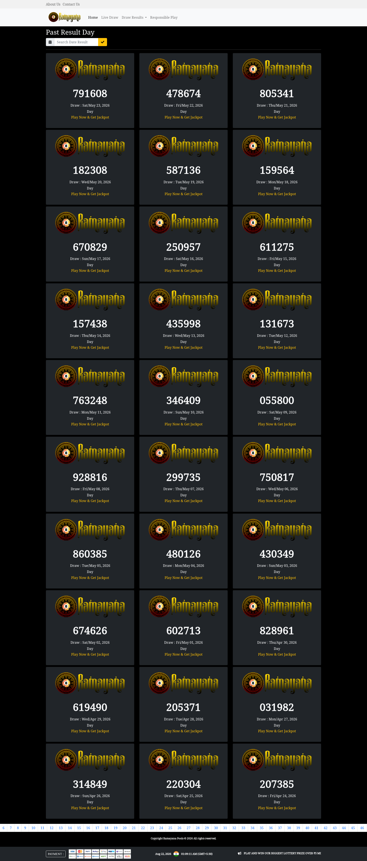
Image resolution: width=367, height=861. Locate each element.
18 (106, 828)
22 (143, 828)
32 (234, 828)
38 (289, 828)
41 (316, 828)
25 (170, 828)
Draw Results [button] (133, 17)
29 (207, 828)
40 (307, 828)
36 (271, 828)
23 (152, 828)
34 (252, 828)
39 (298, 828)
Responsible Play (164, 17)
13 (61, 828)
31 (225, 828)
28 (198, 828)
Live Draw (109, 17)
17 (97, 828)
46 (362, 828)
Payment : (56, 854)
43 (335, 828)
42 (325, 828)
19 (115, 828)
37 (280, 828)
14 (70, 828)
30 (216, 828)
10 (33, 828)
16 (88, 828)
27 (189, 828)
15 (79, 828)
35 (262, 828)
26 (179, 828)
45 (353, 828)
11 (42, 828)
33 (243, 828)
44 (344, 828)
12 (52, 828)
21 (134, 828)
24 (161, 828)
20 (125, 828)
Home (93, 17)
